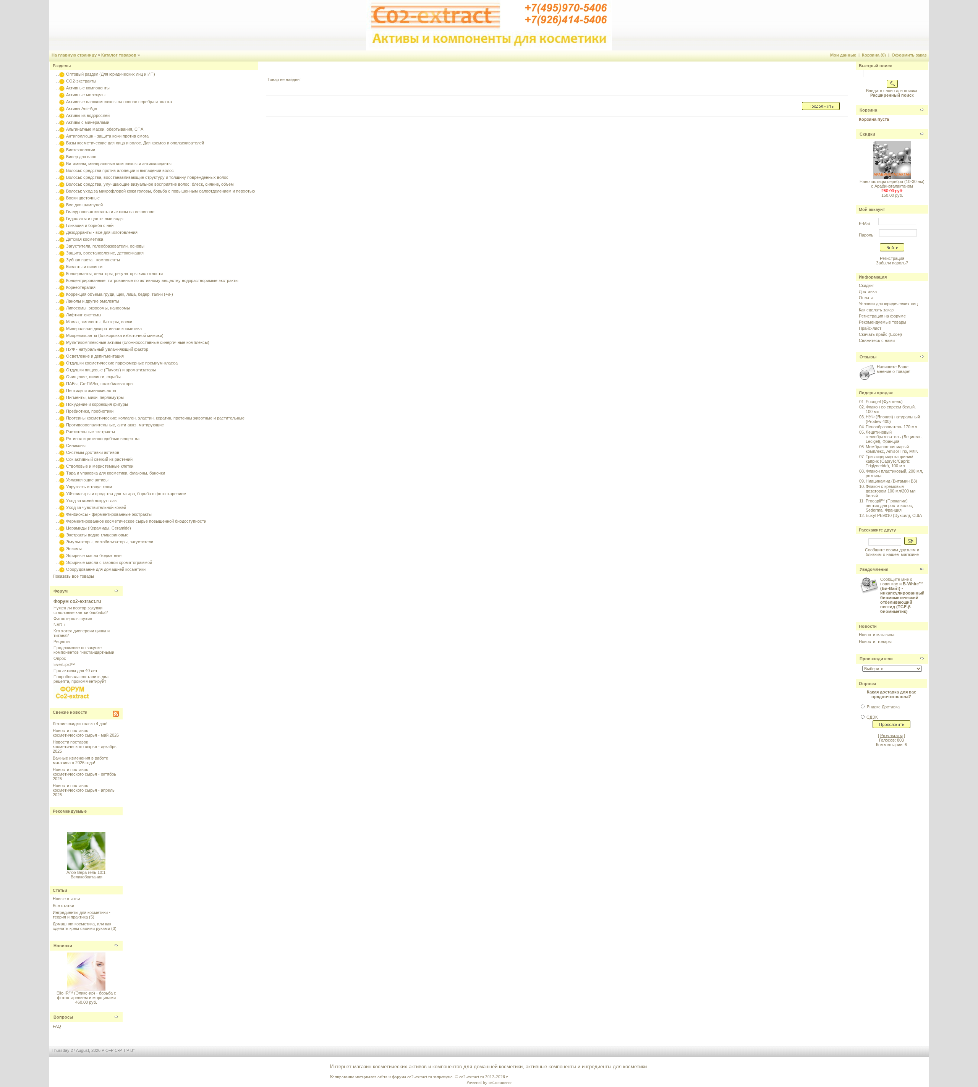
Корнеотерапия (81, 287)
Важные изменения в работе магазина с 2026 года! (80, 760)
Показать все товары (73, 576)
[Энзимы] (62, 548)
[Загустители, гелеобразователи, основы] (62, 246)
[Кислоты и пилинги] (62, 266)
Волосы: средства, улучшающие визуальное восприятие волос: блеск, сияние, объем (150, 184)
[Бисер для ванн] (62, 156)
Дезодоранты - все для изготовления (102, 232)
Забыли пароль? (892, 263)
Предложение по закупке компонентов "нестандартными (83, 649)
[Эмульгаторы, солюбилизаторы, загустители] (62, 541)
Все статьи (63, 905)
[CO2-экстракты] (62, 81)
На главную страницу (74, 55)
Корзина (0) (874, 55)
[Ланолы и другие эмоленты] (62, 301)
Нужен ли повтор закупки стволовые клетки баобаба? (80, 610)
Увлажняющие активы (87, 480)
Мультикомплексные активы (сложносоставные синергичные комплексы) (137, 342)
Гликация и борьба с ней (89, 225)
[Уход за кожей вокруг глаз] (62, 500)
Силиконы (76, 445)
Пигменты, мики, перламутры (95, 397)
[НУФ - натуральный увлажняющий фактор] (62, 349)
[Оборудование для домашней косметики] (62, 569)
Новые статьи (66, 898)
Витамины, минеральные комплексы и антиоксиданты (119, 163)
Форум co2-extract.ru (77, 601)
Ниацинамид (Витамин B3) (891, 481)
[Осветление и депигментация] (62, 356)
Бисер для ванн (81, 156)
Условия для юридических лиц (888, 303)
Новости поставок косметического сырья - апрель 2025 (84, 790)
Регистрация (892, 258)
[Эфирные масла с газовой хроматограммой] (62, 562)
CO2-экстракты (81, 81)
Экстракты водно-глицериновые (97, 535)
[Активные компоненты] (62, 88)
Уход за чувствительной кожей (96, 507)
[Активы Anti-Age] (62, 108)
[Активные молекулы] (62, 94)
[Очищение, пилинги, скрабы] (62, 376)
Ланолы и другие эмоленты (92, 301)
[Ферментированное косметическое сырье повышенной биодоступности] (62, 521)
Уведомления (874, 569)
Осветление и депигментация (95, 356)
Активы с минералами (87, 122)
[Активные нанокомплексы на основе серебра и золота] (62, 101)
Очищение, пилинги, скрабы (93, 376)
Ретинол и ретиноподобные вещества (102, 438)
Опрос (59, 658)
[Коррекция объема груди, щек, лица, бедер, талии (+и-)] (62, 294)
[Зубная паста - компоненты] (62, 260)
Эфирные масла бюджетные (93, 555)
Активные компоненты (88, 88)
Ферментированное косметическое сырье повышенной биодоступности (136, 521)
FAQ (57, 1026)
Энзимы (74, 548)
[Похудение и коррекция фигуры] (62, 404)
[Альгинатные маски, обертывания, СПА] (62, 129)
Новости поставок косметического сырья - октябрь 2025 (84, 774)
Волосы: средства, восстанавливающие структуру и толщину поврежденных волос (147, 177)
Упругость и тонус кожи (89, 486)
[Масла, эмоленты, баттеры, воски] (62, 321)
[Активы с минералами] (62, 122)
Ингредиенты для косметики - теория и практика (81, 914)
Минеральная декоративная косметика (104, 328)
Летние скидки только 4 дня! (80, 723)
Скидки (867, 134)
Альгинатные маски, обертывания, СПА (104, 129)
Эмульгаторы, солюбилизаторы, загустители (109, 541)
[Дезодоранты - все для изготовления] (62, 232)
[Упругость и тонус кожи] (62, 486)
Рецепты (61, 641)
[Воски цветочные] (62, 198)
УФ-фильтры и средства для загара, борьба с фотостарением (126, 493)
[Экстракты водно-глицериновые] (62, 535)
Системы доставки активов (92, 452)
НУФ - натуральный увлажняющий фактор (107, 349)
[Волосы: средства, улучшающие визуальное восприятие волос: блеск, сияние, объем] (62, 184)
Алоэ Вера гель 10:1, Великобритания (86, 870)
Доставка (868, 291)
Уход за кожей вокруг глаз (91, 500)
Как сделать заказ (876, 310)
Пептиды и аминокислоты (91, 390)
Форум (60, 591)
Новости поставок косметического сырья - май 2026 (86, 732)
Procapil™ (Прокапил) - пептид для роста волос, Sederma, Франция (889, 505)
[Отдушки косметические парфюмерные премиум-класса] (62, 363)
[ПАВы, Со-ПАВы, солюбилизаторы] (62, 383)
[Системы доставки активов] (62, 452)
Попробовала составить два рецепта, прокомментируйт (80, 679)
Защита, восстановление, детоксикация (105, 253)
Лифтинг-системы (83, 315)
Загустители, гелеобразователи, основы (105, 246)
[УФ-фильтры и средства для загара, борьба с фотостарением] (62, 493)
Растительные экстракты (90, 431)
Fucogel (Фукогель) (884, 401)
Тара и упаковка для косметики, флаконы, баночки (115, 473)
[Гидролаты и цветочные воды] (62, 218)
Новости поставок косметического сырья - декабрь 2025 (85, 746)
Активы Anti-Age (81, 108)
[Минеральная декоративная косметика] (62, 328)
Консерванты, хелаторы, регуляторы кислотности (114, 273)
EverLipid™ (64, 664)
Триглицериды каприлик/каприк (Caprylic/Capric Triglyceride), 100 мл (889, 461)
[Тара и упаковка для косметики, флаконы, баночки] (62, 473)
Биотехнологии (80, 149)
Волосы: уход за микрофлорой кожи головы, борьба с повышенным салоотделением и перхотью (160, 191)
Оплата (866, 297)
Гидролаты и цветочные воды (94, 218)
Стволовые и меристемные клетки (99, 466)
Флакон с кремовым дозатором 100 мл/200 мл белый (890, 491)
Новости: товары (875, 641)
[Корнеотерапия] (62, 287)
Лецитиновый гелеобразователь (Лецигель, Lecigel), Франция (894, 437)
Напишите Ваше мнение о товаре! (893, 369)
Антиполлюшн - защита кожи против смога (107, 136)
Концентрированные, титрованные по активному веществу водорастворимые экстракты (152, 280)
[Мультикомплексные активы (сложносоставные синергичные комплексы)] (62, 342)
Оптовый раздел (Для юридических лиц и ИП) (110, 74)
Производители (876, 658)
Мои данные (843, 55)
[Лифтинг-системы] (62, 315)
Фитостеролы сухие (72, 618)
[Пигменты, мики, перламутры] (62, 397)
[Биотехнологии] (62, 149)
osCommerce (500, 1082)
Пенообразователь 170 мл (891, 426)
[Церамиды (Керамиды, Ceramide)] (62, 528)
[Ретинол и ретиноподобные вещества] (62, 438)
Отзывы (868, 357)
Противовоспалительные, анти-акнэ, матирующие (115, 425)
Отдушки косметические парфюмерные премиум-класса (122, 363)
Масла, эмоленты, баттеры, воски (99, 321)
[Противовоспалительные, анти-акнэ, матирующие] (62, 425)
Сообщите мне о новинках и (902, 595)
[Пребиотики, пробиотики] (62, 411)
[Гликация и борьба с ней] (62, 225)
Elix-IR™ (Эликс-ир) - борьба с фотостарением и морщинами (86, 995)
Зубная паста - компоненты (93, 260)
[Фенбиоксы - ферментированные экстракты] (62, 514)
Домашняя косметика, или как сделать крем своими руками (82, 926)
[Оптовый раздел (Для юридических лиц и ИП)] (62, 74)
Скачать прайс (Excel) (880, 334)
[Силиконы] (62, 445)
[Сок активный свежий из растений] (62, 459)
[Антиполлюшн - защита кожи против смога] (62, 136)
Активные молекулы (85, 94)
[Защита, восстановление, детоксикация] (62, 253)
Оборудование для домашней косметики (106, 569)
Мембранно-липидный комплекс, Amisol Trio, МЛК (892, 449)
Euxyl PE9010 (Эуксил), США (894, 515)
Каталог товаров (118, 55)
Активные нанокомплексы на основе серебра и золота (119, 101)
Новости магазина (876, 634)
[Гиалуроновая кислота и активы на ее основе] (62, 211)
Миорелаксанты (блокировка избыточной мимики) (115, 335)
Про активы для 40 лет (75, 670)
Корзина (868, 110)
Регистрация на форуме (882, 316)
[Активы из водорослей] (62, 115)
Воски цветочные (83, 198)
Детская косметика (84, 239)
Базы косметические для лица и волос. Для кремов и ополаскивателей (135, 143)
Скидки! (866, 285)
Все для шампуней (84, 204)
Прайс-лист (870, 328)
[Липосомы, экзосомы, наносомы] (62, 308)
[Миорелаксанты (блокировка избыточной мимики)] (62, 335)
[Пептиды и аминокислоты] (62, 390)
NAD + (59, 624)
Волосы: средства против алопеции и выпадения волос (120, 170)
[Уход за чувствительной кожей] (62, 507)
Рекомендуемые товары (882, 322)
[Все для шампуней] (62, 204)
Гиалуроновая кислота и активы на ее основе (110, 211)
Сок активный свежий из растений (99, 459)
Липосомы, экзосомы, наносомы (98, 308)
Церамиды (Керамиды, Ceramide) (98, 528)
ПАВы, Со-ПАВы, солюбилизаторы (99, 383)
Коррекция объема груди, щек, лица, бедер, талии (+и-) (119, 294)
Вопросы (63, 1017)
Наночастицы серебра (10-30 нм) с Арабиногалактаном (892, 183)
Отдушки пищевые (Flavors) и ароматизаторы (111, 370)
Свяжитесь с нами (877, 340)
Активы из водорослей (88, 115)
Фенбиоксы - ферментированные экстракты (109, 514)
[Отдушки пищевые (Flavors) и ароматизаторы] (62, 370)
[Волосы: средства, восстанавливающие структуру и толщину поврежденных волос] (62, 177)
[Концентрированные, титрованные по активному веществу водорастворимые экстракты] (62, 280)
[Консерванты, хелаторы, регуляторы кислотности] (62, 273)
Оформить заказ (909, 55)
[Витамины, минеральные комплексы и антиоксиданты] (62, 163)
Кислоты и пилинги (84, 266)
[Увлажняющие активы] (62, 480)
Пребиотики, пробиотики (89, 411)
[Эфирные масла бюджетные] (62, 555)
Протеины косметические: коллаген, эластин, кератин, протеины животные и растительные (155, 418)
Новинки (62, 945)
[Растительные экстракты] (62, 431)
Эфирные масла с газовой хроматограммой (109, 562)
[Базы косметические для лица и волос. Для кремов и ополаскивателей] (62, 143)
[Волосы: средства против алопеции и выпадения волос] (62, 170)
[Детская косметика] (62, 239)
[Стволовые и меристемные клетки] (62, 466)
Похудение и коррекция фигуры (97, 404)
